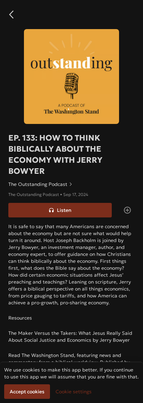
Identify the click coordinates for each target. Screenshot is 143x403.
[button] (11, 14)
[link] (71, 184)
